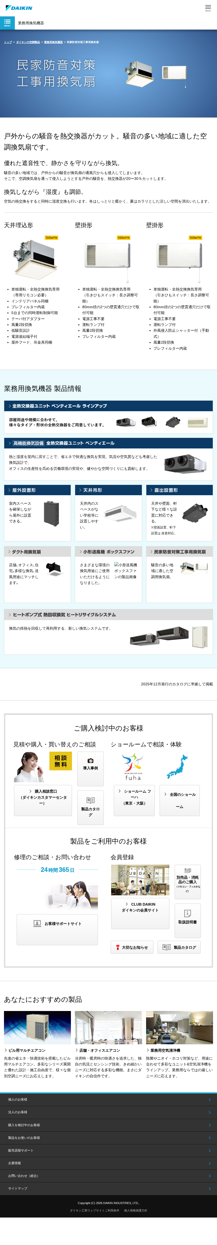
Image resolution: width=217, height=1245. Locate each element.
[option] (108, 74)
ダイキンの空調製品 (28, 42)
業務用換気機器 (53, 42)
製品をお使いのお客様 (24, 1138)
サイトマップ (17, 1188)
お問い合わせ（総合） (24, 1176)
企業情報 (14, 1163)
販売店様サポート (21, 1150)
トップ (8, 42)
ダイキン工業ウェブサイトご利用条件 (94, 1210)
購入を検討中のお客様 (24, 1125)
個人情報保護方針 (135, 1210)
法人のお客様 (17, 1112)
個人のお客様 (17, 1099)
